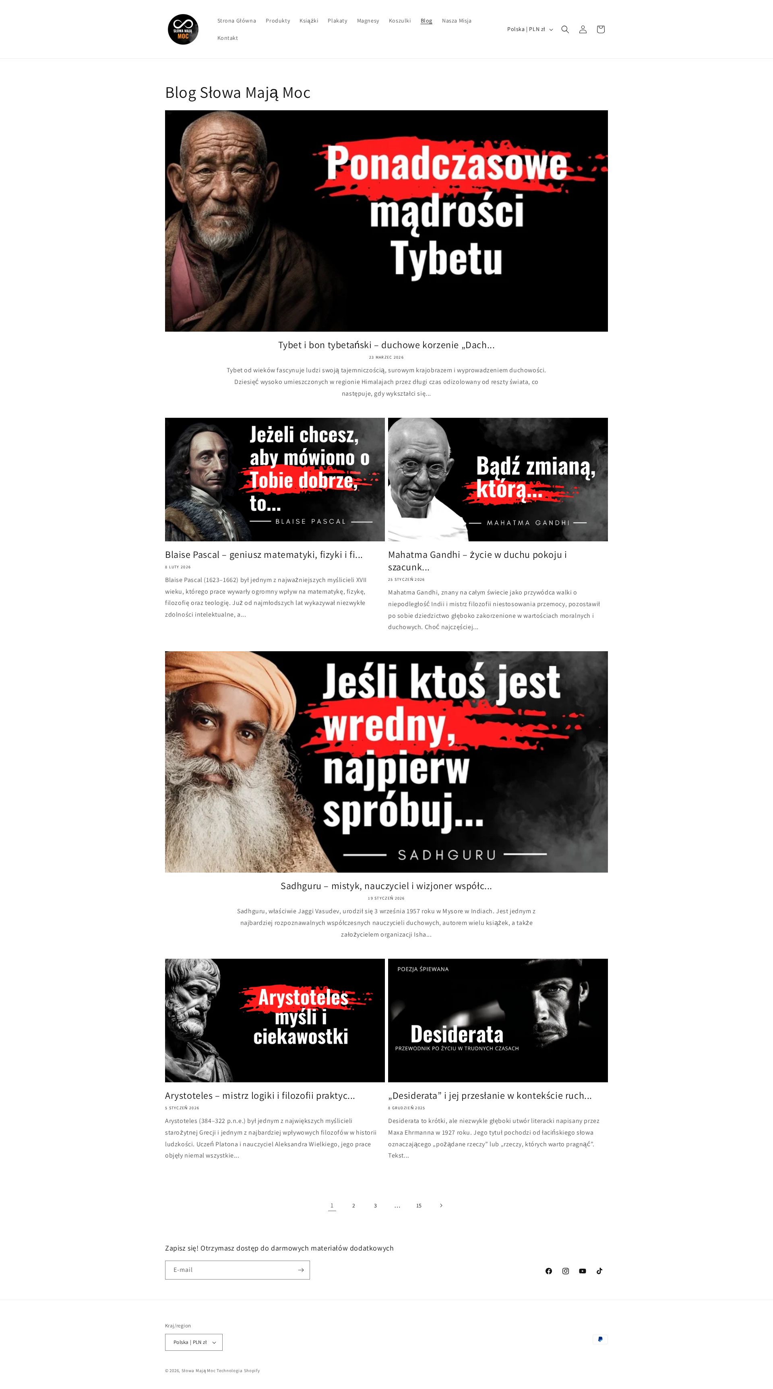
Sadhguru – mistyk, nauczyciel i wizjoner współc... (386, 885)
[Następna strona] (441, 1205)
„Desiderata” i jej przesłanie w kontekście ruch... (490, 1095)
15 (419, 1205)
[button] (565, 29)
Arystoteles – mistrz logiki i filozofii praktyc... (260, 1095)
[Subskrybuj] (301, 1270)
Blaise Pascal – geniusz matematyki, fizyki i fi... (264, 554)
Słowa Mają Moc (199, 1370)
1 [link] (332, 1205)
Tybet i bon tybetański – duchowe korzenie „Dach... (386, 344)
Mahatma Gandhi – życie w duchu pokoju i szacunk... (477, 560)
